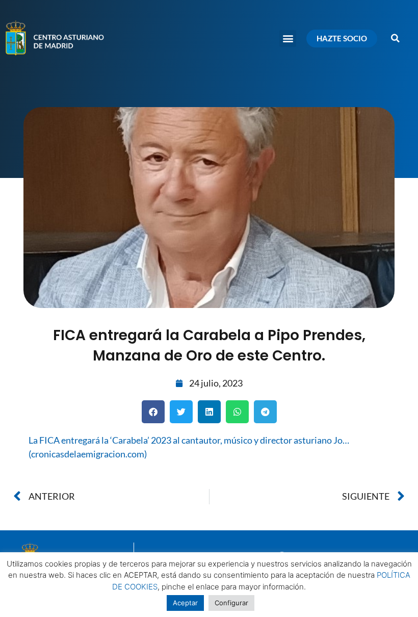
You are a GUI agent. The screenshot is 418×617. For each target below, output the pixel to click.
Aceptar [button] (185, 603)
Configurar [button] (231, 603)
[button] (287, 38)
